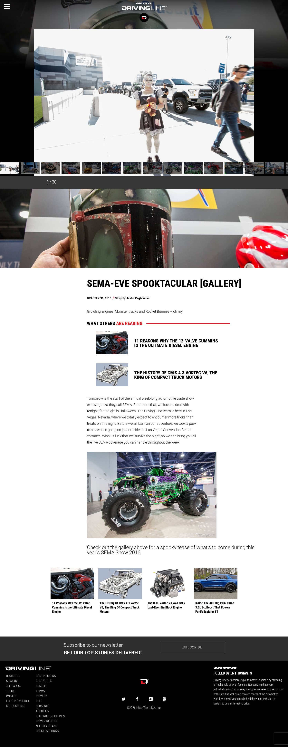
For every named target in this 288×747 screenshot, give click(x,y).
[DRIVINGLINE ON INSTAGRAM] (151, 699)
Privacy (41, 696)
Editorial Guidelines (50, 716)
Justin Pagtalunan (137, 298)
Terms (40, 691)
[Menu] (7, 6)
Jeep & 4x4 (13, 686)
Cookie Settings (47, 731)
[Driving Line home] (144, 10)
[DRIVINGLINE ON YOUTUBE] (164, 699)
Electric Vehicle (18, 701)
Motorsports (15, 706)
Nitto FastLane (46, 726)
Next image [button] (275, 102)
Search (41, 686)
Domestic (12, 676)
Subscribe (192, 647)
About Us (42, 711)
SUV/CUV (12, 681)
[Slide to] (9, 168)
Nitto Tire (142, 707)
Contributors (46, 676)
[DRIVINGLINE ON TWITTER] (124, 699)
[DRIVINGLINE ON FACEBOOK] (137, 699)
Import (11, 696)
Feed (39, 701)
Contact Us (44, 681)
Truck (10, 691)
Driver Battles (46, 721)
